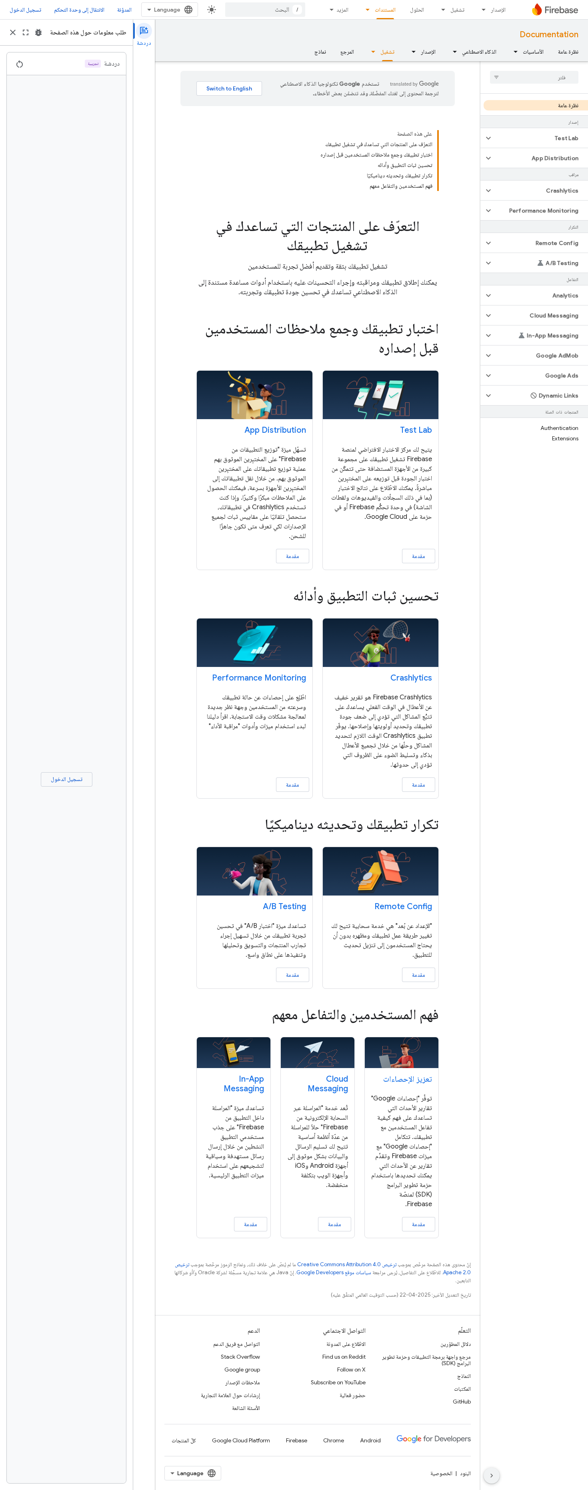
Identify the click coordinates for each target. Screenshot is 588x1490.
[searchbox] (534, 77)
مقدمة (418, 556)
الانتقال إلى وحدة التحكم (79, 9)
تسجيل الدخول (25, 9)
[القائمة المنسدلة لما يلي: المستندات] (365, 9)
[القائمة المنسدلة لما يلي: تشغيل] (440, 9)
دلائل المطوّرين (455, 1343)
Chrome (333, 1440)
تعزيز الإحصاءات (407, 1079)
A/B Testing (284, 907)
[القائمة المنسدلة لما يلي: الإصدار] (481, 9)
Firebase (296, 1440)
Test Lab (416, 430)
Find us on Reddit (344, 1356)
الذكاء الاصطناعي (479, 51)
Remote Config (403, 907)
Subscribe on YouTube (338, 1382)
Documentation (549, 35)
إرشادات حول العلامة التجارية (230, 1395)
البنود (465, 1473)
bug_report (38, 32)
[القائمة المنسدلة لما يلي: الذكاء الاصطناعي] (452, 51)
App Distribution (275, 430)
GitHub (462, 1401)
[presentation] (317, 236)
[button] (540, 138)
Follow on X (351, 1369)
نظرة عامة (568, 51)
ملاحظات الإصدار (242, 1382)
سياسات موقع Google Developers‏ (333, 1272)
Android (370, 1440)
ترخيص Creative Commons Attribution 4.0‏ (346, 1264)
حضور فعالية (353, 1395)
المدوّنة (124, 9)
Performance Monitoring (259, 678)
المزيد (342, 9)
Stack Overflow (240, 1356)
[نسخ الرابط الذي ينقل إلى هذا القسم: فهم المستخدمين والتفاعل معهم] (261, 1015)
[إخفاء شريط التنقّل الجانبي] (492, 1476)
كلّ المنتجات (184, 1440)
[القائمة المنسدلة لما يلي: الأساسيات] (513, 51)
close (13, 32)
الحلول (417, 9)
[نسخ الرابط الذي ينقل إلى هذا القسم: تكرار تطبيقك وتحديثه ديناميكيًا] (254, 825)
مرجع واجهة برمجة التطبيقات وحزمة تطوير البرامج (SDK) (426, 1360)
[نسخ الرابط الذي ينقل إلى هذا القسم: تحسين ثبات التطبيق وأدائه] (282, 597)
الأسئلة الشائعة (246, 1408)
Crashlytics (411, 678)
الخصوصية (441, 1473)
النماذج (464, 1376)
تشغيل (457, 9)
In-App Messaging (244, 1084)
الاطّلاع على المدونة (346, 1343)
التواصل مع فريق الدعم (236, 1343)
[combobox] (265, 9)
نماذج (320, 51)
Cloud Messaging (328, 1084)
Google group (242, 1369)
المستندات (385, 9)
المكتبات (462, 1388)
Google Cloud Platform (241, 1440)
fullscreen (25, 32)
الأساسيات (533, 51)
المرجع (347, 51)
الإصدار (498, 9)
